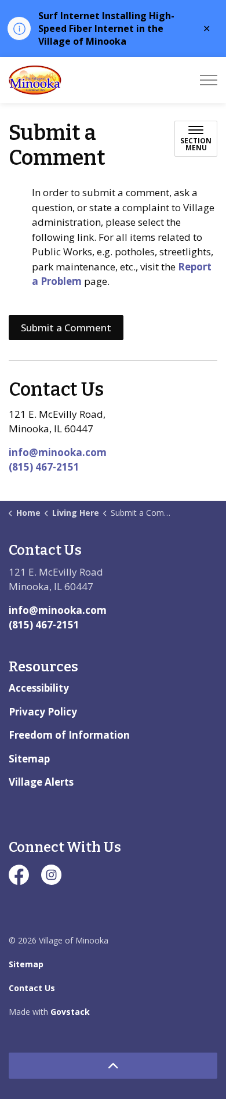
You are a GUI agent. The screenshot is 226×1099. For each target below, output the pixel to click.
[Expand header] (208, 80)
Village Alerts (41, 782)
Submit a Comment (66, 327)
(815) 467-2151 (44, 466)
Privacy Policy (43, 711)
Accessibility (39, 688)
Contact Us (32, 987)
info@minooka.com (58, 452)
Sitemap (29, 758)
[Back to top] (113, 1066)
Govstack (70, 1011)
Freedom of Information (69, 735)
